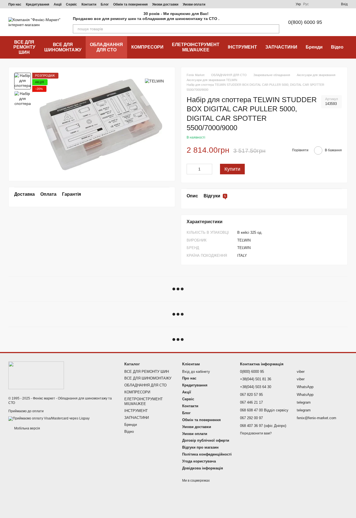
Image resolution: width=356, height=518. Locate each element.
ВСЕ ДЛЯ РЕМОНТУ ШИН (24, 47)
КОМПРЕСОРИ (147, 47)
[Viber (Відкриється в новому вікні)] (273, 4)
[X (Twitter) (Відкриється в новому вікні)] (280, 4)
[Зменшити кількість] (191, 169)
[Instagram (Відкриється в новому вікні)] (246, 4)
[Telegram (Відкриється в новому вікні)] (266, 4)
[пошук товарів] (274, 28)
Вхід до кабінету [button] (196, 371)
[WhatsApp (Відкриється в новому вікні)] (287, 4)
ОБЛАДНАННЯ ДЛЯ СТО (106, 47)
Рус (306, 4)
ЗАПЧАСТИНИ (281, 47)
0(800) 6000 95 (305, 22)
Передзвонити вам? (256, 433)
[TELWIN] (154, 81)
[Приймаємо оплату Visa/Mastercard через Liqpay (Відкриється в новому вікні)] (49, 418)
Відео (337, 47)
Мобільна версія (26, 428)
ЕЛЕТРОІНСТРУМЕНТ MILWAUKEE (195, 47)
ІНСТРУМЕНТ (242, 47)
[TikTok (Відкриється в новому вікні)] (253, 4)
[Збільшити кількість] (208, 169)
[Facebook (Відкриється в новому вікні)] (260, 4)
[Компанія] (36, 375)
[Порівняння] (316, 4)
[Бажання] (326, 4)
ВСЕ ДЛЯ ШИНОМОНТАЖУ (62, 47)
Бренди (314, 47)
